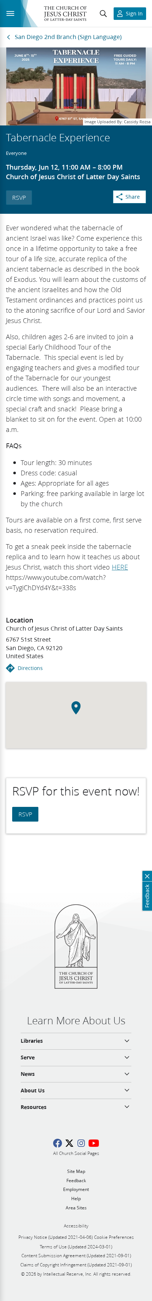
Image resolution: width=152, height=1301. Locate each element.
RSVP (19, 197)
